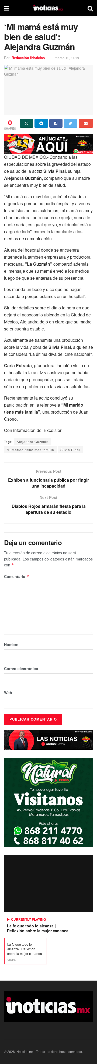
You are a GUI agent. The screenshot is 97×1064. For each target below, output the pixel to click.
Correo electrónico (21, 668)
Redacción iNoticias (28, 57)
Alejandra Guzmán (32, 441)
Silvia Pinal (70, 449)
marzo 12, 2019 (67, 57)
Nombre (11, 644)
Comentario (16, 576)
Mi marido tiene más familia (30, 449)
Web (8, 692)
